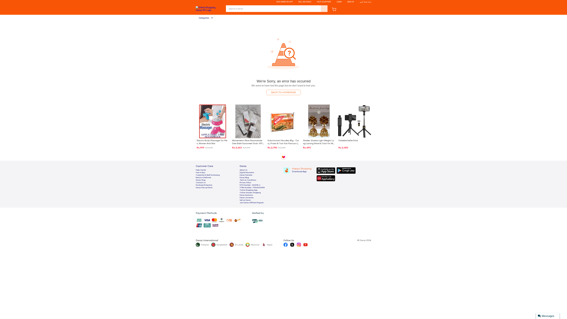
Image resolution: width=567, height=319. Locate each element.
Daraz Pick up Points (204, 187)
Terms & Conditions (248, 180)
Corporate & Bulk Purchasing (208, 175)
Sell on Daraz (245, 200)
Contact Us (201, 182)
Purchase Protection (204, 185)
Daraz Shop (201, 180)
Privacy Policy (245, 182)
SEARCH (324, 8)
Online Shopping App (248, 190)
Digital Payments (247, 172)
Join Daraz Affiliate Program (252, 203)
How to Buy (200, 172)
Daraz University (247, 197)
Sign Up (350, 2)
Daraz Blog (244, 177)
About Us (243, 170)
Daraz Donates (246, 175)
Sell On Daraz (304, 2)
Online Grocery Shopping (250, 192)
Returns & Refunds (203, 177)
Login (339, 2)
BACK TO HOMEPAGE (283, 92)
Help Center (201, 170)
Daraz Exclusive (246, 195)
